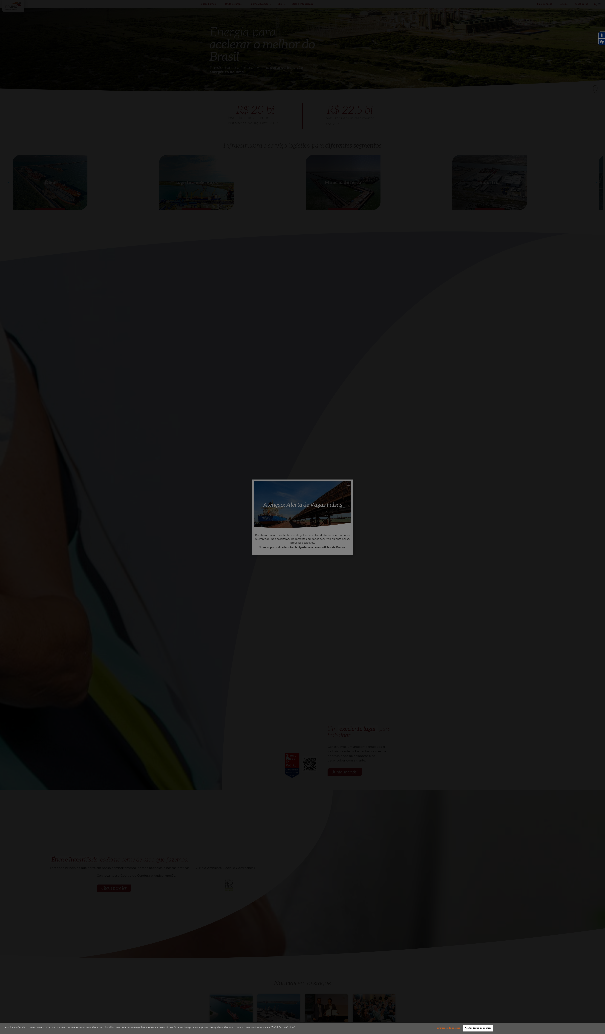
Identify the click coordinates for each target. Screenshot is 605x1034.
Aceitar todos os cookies (478, 1028)
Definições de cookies (448, 1028)
